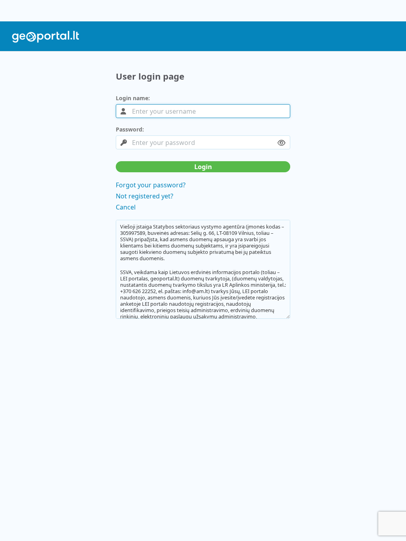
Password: (130, 129)
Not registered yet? (144, 196)
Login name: (133, 98)
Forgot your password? (151, 185)
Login (203, 166)
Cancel (126, 207)
